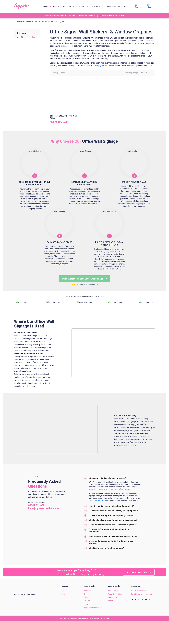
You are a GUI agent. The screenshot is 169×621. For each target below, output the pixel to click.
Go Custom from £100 (137, 572)
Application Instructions (93, 607)
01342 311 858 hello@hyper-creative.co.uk (43, 507)
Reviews (87, 601)
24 (146, 73)
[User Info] (139, 6)
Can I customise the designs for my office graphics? (113, 511)
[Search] (129, 6)
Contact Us (122, 6)
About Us (87, 590)
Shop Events (81, 6)
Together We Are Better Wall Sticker (63, 117)
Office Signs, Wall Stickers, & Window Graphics (41, 22)
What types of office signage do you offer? (109, 478)
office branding (98, 500)
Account (111, 601)
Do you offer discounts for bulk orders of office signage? (111, 542)
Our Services (95, 6)
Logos (45, 6)
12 (142, 73)
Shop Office (67, 6)
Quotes (62, 22)
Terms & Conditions (115, 594)
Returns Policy (113, 597)
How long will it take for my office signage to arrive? (113, 536)
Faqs (86, 604)
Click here (71, 15)
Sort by (55, 73)
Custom (108, 6)
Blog (114, 6)
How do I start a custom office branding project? (111, 506)
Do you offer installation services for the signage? (112, 525)
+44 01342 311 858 (138, 590)
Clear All (34, 37)
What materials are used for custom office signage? (113, 520)
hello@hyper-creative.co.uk (141, 594)
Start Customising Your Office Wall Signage (82, 279)
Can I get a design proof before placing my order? (112, 515)
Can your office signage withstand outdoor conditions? (109, 530)
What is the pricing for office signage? (106, 548)
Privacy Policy (113, 590)
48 (150, 73)
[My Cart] (151, 6)
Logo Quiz (57, 6)
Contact (87, 597)
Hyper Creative (19, 22)
